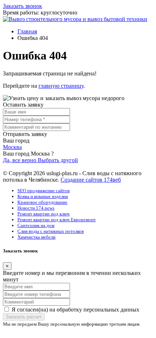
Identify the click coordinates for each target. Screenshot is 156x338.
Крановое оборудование (42, 202)
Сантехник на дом (35, 225)
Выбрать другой (58, 160)
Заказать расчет (24, 317)
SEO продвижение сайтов (43, 190)
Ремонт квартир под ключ (43, 214)
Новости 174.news (35, 208)
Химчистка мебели (36, 237)
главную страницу (60, 86)
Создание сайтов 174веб (91, 180)
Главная (27, 31)
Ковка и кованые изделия (42, 196)
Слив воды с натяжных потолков (50, 231)
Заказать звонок (22, 6)
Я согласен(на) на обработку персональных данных (75, 309)
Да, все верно (20, 160)
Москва (12, 147)
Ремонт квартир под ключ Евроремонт (56, 219)
